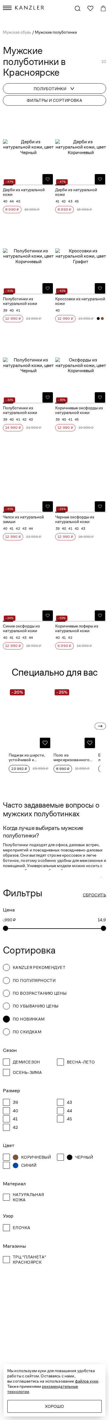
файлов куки (87, 1381)
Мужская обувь (17, 32)
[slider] (5, 928)
